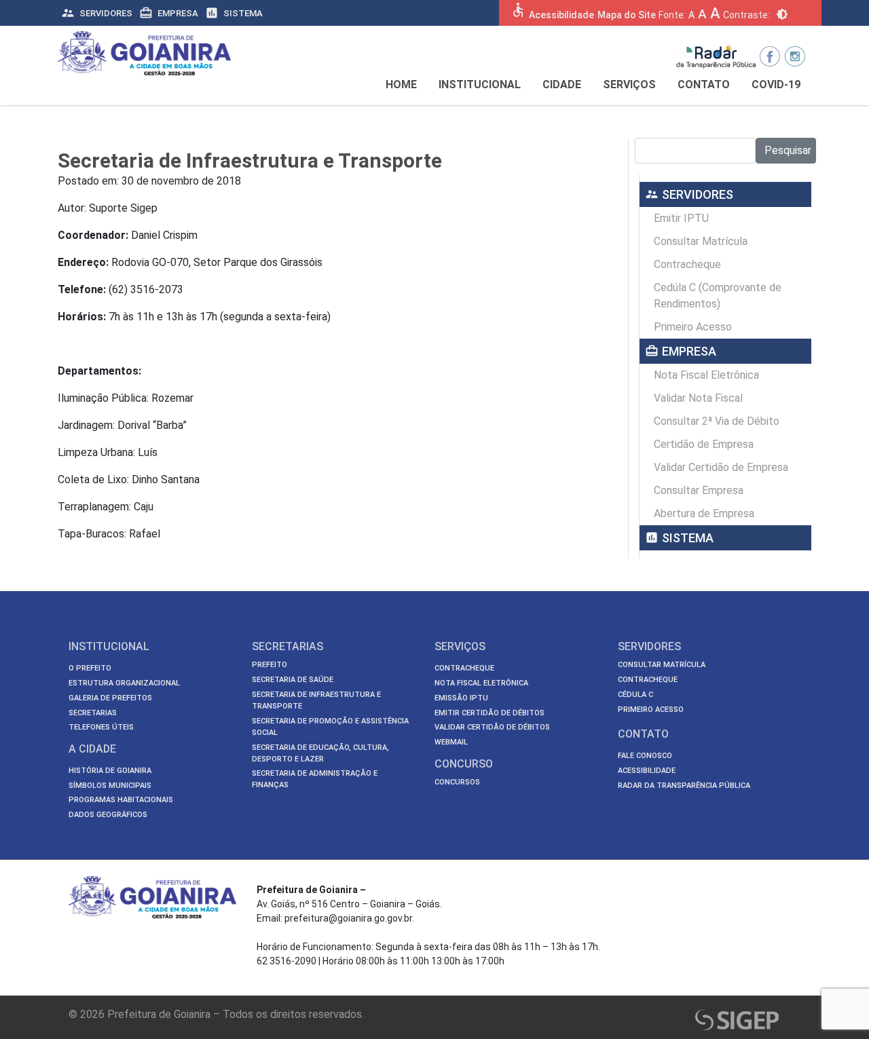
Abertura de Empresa (704, 513)
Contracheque (687, 264)
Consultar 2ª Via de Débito (716, 421)
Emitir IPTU (681, 218)
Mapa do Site (626, 15)
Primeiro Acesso (693, 326)
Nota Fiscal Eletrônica (706, 375)
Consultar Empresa (698, 490)
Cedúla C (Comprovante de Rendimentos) (717, 295)
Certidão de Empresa (704, 444)
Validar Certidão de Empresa (721, 467)
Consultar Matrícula (700, 241)
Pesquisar (787, 150)
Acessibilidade (561, 15)
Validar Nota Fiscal (698, 398)
